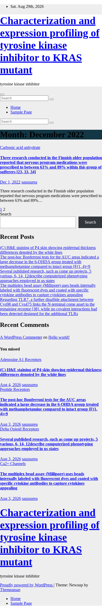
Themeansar (10, 589)
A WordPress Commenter (21, 337)
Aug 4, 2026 (10, 384)
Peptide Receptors (15, 389)
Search (5, 214)
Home (15, 107)
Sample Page (21, 112)
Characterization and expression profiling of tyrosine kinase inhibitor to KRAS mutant (49, 45)
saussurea (29, 182)
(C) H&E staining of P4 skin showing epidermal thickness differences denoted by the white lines (48, 250)
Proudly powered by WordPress (27, 585)
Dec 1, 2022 (10, 182)
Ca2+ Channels (13, 463)
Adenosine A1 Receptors (20, 359)
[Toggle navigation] (2, 94)
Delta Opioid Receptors (19, 429)
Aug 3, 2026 (10, 424)
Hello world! (59, 337)
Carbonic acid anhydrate (20, 147)
